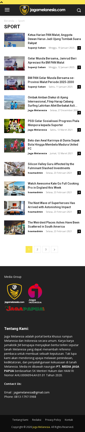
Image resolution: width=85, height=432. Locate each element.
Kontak (69, 420)
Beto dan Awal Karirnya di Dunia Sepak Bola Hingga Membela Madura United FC (53, 144)
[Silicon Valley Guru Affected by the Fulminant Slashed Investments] (14, 169)
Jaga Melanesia (37, 110)
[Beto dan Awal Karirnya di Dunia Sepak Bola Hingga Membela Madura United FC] (14, 145)
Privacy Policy (53, 420)
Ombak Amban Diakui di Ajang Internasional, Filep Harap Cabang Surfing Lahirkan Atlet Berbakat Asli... (52, 101)
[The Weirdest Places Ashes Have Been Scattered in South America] (14, 227)
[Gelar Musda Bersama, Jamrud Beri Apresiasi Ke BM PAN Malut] (14, 63)
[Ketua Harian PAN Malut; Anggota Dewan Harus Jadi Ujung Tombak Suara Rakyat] (14, 40)
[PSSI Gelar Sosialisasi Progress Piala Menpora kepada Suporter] (14, 126)
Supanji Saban (37, 47)
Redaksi (36, 420)
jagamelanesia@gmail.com (32, 392)
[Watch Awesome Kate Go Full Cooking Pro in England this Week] (14, 188)
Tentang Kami (20, 420)
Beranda (9, 21)
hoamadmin (35, 172)
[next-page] (54, 249)
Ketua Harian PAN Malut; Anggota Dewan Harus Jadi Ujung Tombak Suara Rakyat (54, 39)
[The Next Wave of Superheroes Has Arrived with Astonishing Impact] (14, 208)
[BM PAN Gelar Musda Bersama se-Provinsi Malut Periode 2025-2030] (14, 83)
